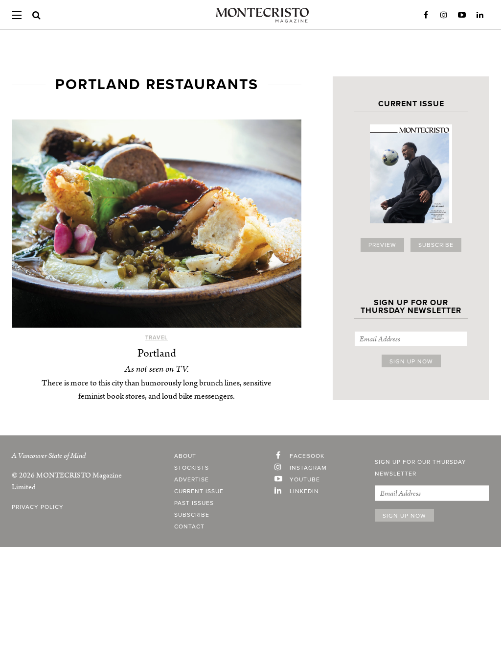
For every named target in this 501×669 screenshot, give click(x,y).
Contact (189, 526)
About (185, 456)
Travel (156, 337)
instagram (308, 467)
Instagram (443, 15)
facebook (307, 456)
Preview (382, 244)
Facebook (425, 15)
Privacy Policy (38, 506)
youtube (305, 479)
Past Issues (194, 503)
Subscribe (436, 244)
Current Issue (199, 491)
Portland (156, 353)
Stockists (191, 467)
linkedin (304, 491)
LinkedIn (480, 15)
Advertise (191, 479)
